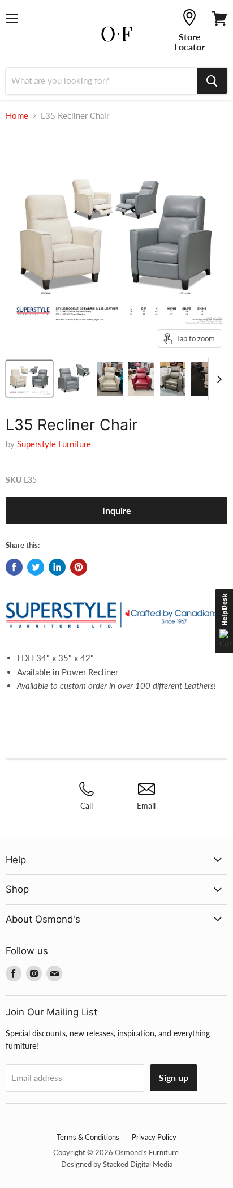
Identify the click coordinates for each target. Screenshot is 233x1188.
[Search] (212, 81)
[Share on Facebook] (14, 567)
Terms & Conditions (88, 1137)
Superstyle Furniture (54, 444)
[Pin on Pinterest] (78, 567)
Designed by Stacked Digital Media (116, 1164)
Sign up (173, 1077)
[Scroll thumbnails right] (217, 379)
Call (86, 805)
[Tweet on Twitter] (35, 567)
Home (17, 116)
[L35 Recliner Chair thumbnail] (29, 379)
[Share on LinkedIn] (57, 567)
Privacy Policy (154, 1137)
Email (146, 805)
